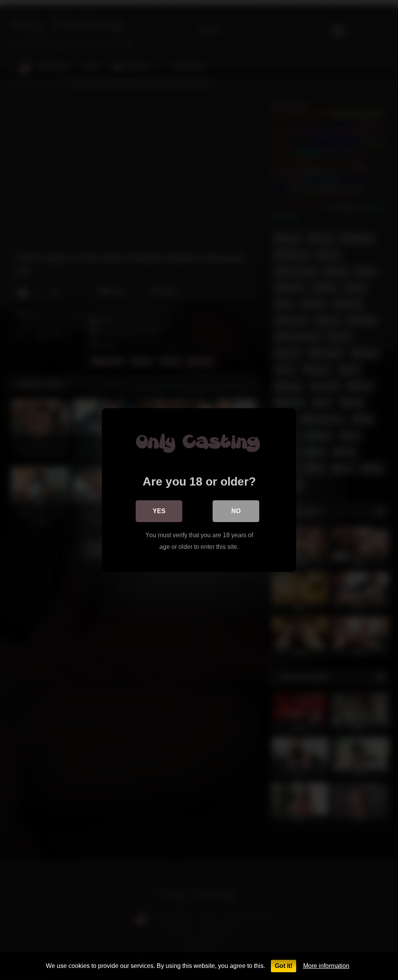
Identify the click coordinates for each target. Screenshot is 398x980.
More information (326, 966)
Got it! (283, 966)
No (236, 511)
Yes (159, 511)
